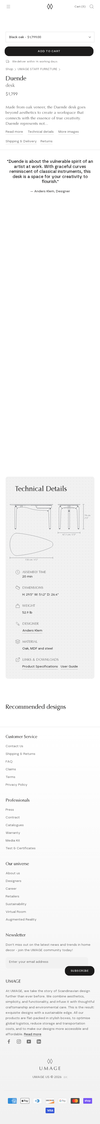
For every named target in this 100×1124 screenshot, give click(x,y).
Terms (10, 777)
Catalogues (15, 825)
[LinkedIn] (38, 1042)
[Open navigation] (8, 6)
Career (11, 888)
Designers (13, 881)
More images (68, 131)
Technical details (41, 131)
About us (13, 873)
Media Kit (13, 840)
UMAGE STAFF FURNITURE (37, 69)
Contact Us (14, 746)
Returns (46, 141)
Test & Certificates (21, 848)
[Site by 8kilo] (65, 1077)
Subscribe (80, 970)
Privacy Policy (16, 784)
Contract (13, 817)
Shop (9, 69)
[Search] (91, 6)
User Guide (69, 666)
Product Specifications (40, 666)
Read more (14, 131)
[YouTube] (28, 1042)
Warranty (13, 833)
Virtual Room (16, 911)
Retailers (12, 896)
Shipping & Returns (20, 754)
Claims (11, 769)
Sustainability (16, 904)
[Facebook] (8, 1042)
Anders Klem (32, 630)
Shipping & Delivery (21, 141)
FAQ (9, 761)
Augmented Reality (21, 919)
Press (10, 809)
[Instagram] (18, 1042)
